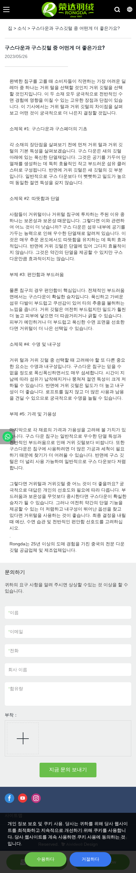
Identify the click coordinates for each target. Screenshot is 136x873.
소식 (21, 28)
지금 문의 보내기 (68, 769)
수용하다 (45, 859)
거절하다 (90, 859)
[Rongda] (7, 436)
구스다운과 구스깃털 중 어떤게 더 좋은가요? (75, 28)
